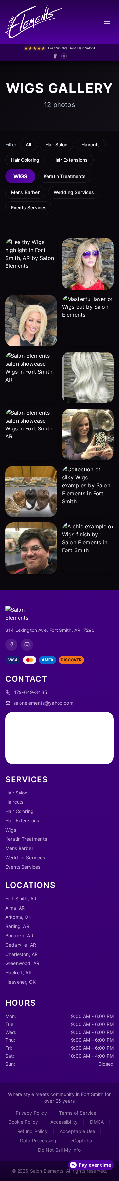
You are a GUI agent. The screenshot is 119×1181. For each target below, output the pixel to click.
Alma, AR (15, 908)
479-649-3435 (30, 692)
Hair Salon (56, 144)
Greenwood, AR (22, 963)
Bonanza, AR (19, 935)
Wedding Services (74, 192)
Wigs (20, 176)
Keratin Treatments (65, 176)
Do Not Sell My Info (59, 1150)
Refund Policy (32, 1131)
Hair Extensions (70, 160)
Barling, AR (17, 926)
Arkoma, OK (18, 917)
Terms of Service (78, 1113)
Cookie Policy (23, 1122)
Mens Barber (25, 192)
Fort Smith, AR (20, 898)
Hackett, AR (18, 972)
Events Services (29, 207)
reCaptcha (80, 1140)
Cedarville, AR (20, 945)
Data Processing (38, 1140)
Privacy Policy (31, 1113)
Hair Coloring (25, 160)
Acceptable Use (77, 1131)
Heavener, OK (20, 982)
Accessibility (64, 1122)
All (28, 144)
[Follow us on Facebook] (55, 56)
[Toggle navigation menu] (107, 21)
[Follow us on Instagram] (64, 56)
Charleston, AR (21, 954)
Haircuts (90, 144)
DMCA (97, 1122)
